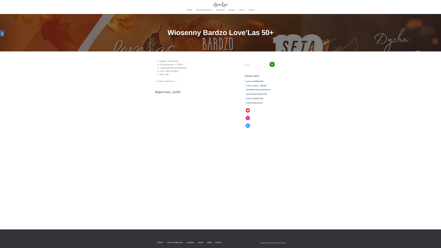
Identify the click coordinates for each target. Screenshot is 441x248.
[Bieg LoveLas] (220, 4)
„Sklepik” (189, 10)
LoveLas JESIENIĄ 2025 (254, 98)
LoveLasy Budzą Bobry (254, 103)
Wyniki (241, 10)
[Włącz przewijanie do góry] (436, 243)
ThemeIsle (282, 243)
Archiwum (220, 10)
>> (156, 81)
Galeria (232, 10)
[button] (212, 10)
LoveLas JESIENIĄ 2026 (204, 10)
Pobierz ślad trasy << (167, 81)
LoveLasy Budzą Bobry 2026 (256, 94)
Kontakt (252, 10)
